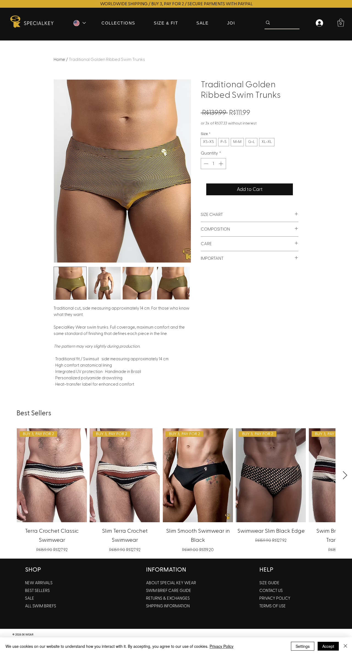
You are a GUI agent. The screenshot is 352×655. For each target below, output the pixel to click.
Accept (328, 646)
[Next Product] (345, 475)
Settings (303, 646)
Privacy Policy (221, 646)
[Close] (345, 646)
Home (59, 59)
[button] (340, 23)
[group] (176, 491)
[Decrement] (205, 163)
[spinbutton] (213, 163)
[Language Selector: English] (79, 23)
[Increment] (221, 163)
